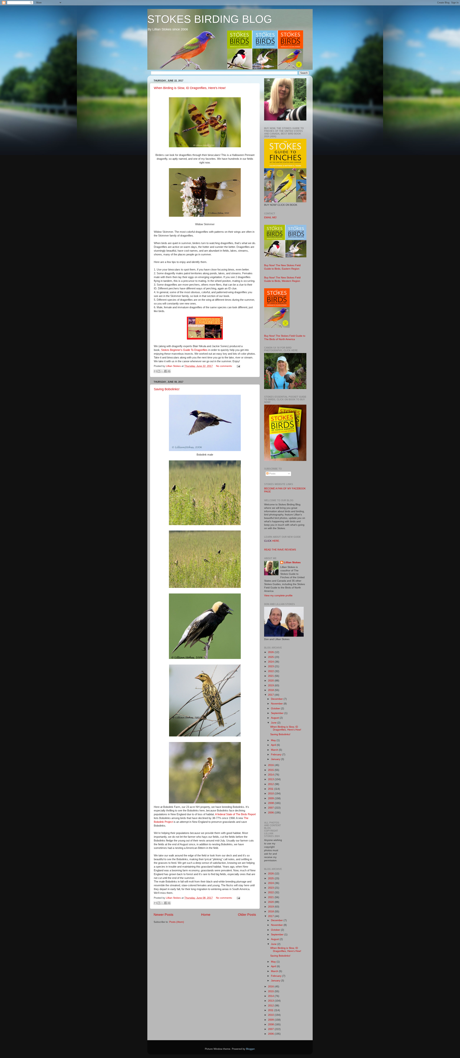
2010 (271, 793)
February (276, 754)
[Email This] (155, 371)
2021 (271, 676)
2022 (271, 671)
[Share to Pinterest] (169, 371)
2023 (271, 666)
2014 (271, 774)
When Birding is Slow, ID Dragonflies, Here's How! (190, 88)
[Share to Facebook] (165, 371)
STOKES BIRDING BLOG (209, 19)
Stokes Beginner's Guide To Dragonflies (184, 349)
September (277, 713)
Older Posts (247, 914)
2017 (271, 694)
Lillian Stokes (292, 562)
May (274, 740)
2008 (271, 803)
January (276, 759)
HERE (275, 541)
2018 (271, 690)
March (275, 749)
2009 (271, 798)
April (274, 745)
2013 (271, 779)
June (274, 722)
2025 (271, 657)
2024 (271, 661)
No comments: (224, 366)
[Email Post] (238, 366)
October (276, 708)
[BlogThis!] (159, 371)
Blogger (250, 1049)
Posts (271, 473)
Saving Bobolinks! (167, 389)
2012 (271, 784)
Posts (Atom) (176, 922)
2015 (271, 770)
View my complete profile (278, 595)
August (275, 717)
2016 (271, 765)
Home (205, 914)
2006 (271, 812)
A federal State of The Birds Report (235, 814)
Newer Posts (163, 914)
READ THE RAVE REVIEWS (280, 549)
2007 (271, 807)
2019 (271, 685)
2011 (271, 789)
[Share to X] (162, 371)
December (277, 699)
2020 (271, 680)
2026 (271, 652)
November (277, 703)
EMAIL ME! (270, 217)
